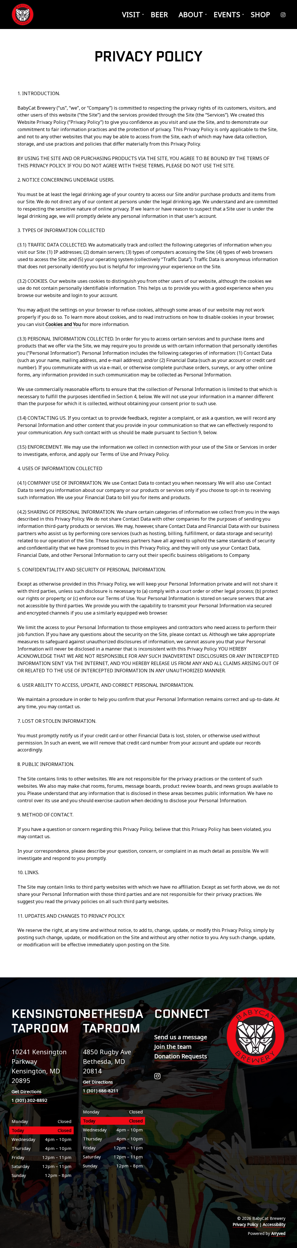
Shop (260, 14)
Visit (131, 14)
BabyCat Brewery (23, 14)
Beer (159, 14)
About (191, 14)
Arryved (278, 1233)
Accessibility (274, 1224)
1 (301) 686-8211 (101, 1090)
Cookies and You (63, 324)
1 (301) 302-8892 (29, 1100)
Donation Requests (180, 1056)
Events (227, 14)
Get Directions (26, 1091)
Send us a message (180, 1037)
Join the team (172, 1046)
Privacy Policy (245, 1224)
